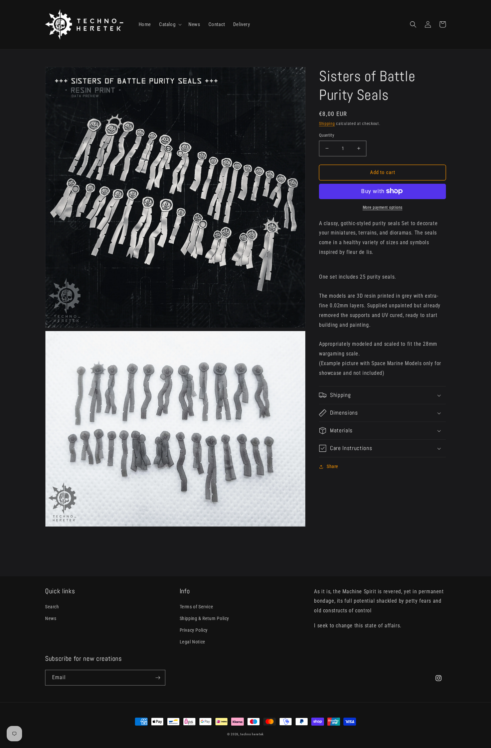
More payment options (382, 207)
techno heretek (252, 734)
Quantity (326, 135)
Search (52, 606)
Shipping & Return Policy (204, 618)
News (50, 618)
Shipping (327, 123)
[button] (169, 24)
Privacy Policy (194, 630)
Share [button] (332, 466)
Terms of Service (196, 606)
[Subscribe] (157, 678)
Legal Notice (192, 641)
